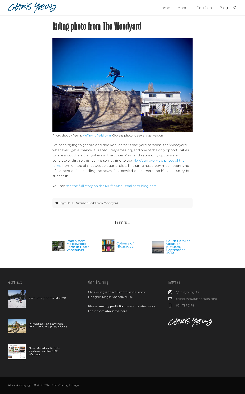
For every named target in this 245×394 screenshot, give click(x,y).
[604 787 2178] (172, 305)
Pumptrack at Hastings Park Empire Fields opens (48, 325)
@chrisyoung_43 (187, 292)
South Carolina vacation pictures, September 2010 (178, 247)
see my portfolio (110, 306)
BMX (70, 203)
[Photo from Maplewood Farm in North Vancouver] (58, 246)
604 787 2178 (185, 305)
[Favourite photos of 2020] (17, 299)
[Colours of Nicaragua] (108, 246)
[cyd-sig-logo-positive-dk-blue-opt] (32, 7)
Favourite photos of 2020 (47, 298)
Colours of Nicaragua (125, 244)
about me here (116, 311)
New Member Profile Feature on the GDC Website (44, 351)
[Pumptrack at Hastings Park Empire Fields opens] (17, 326)
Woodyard (111, 203)
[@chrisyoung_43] (172, 292)
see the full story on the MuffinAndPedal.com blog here (111, 186)
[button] (235, 7)
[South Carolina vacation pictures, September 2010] (158, 247)
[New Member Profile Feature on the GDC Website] (17, 351)
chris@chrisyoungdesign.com (196, 299)
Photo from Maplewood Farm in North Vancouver (78, 245)
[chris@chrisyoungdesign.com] (172, 299)
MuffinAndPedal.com (96, 135)
